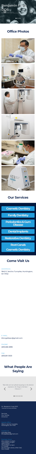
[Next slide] (31, 11)
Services (4, 413)
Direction (4, 417)
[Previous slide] (5, 11)
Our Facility (5, 415)
